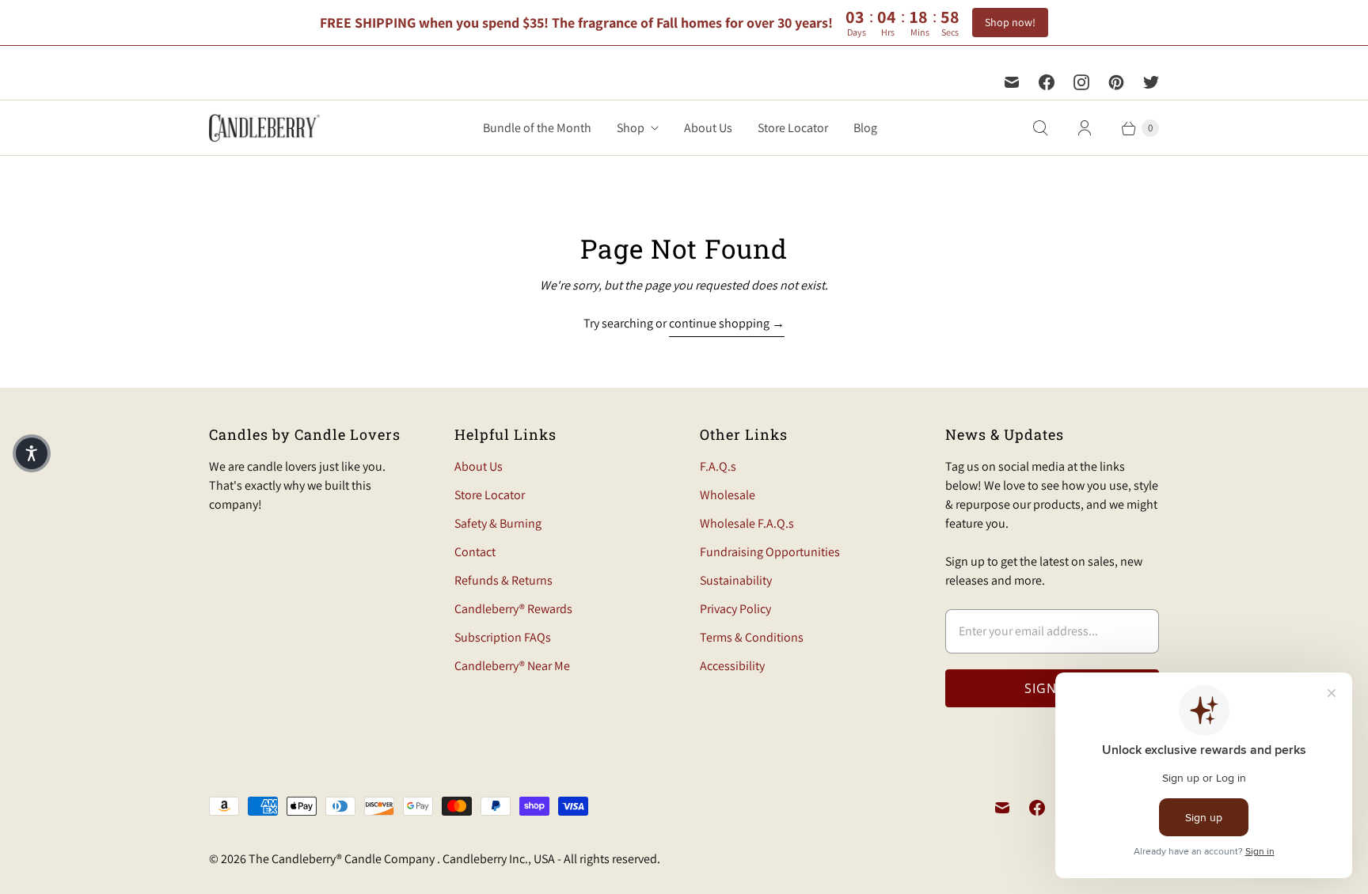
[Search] (1040, 128)
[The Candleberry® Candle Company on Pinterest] (1116, 82)
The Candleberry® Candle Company (343, 858)
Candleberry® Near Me (512, 665)
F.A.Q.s (718, 466)
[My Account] (1084, 128)
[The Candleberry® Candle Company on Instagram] (1081, 82)
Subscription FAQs (502, 637)
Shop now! (1010, 22)
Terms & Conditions (752, 637)
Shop (630, 127)
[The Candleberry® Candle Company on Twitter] (1151, 82)
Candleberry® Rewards (513, 608)
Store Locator (793, 127)
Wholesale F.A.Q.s (747, 523)
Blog (865, 127)
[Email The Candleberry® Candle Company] (1011, 82)
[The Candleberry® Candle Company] (264, 127)
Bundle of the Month (537, 127)
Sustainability (736, 580)
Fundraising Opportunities (770, 552)
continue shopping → (727, 323)
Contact (475, 552)
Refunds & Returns (503, 580)
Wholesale (727, 495)
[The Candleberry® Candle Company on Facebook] (1046, 82)
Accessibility (732, 665)
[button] (32, 453)
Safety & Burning (498, 523)
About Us (708, 127)
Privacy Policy (735, 608)
